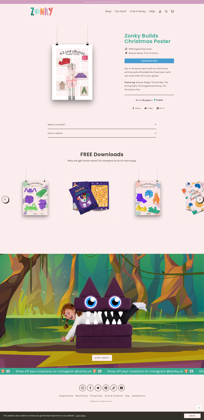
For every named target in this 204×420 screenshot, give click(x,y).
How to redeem (55, 133)
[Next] (199, 199)
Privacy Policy (96, 396)
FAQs (152, 11)
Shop (108, 11)
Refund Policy (81, 396)
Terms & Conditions (114, 396)
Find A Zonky (138, 11)
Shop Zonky (102, 358)
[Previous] (5, 199)
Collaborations (138, 396)
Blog (127, 396)
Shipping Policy (66, 396)
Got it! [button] (192, 416)
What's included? (56, 124)
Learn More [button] (81, 416)
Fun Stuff (120, 11)
